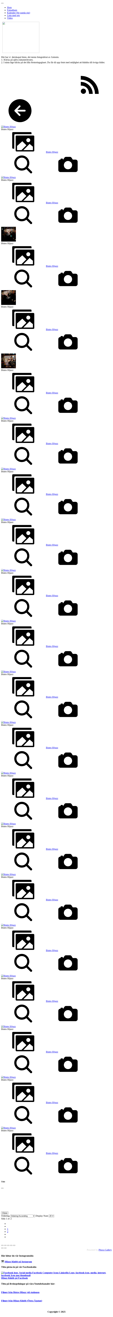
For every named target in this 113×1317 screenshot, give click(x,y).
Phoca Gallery (105, 1250)
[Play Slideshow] (14, 1245)
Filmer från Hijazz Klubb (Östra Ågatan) (21, 1300)
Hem (9, 7)
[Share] (5, 1245)
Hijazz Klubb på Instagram (18, 1261)
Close (4, 1213)
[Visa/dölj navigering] (2, 3)
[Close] (2, 1188)
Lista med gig (13, 15)
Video (10, 18)
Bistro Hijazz (52, 152)
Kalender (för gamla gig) (18, 12)
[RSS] (90, 95)
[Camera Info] (68, 174)
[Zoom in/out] (11, 1245)
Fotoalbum (12, 10)
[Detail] (23, 174)
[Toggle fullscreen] (8, 1245)
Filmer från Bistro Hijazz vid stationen (20, 1292)
